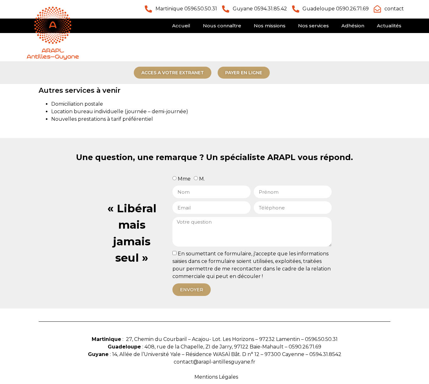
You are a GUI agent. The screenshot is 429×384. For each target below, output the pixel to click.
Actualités (389, 26)
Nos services (313, 26)
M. (202, 179)
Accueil (181, 26)
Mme (184, 179)
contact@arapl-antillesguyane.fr (214, 362)
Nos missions (269, 26)
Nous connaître (222, 26)
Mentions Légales (216, 377)
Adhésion (352, 26)
